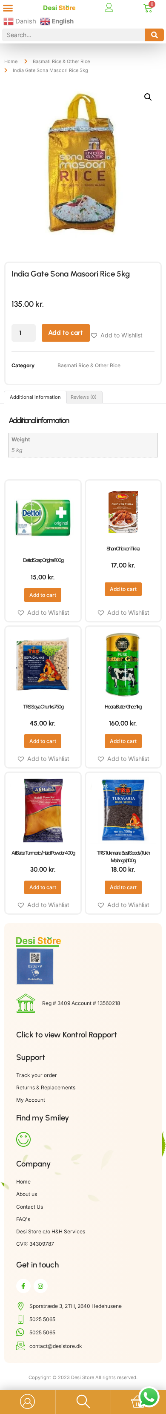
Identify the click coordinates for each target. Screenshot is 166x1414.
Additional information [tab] (35, 397)
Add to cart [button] (42, 595)
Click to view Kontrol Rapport (66, 1035)
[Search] (154, 35)
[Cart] (147, 8)
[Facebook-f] (23, 1286)
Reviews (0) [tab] (84, 397)
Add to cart (65, 332)
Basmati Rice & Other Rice (61, 61)
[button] (8, 8)
